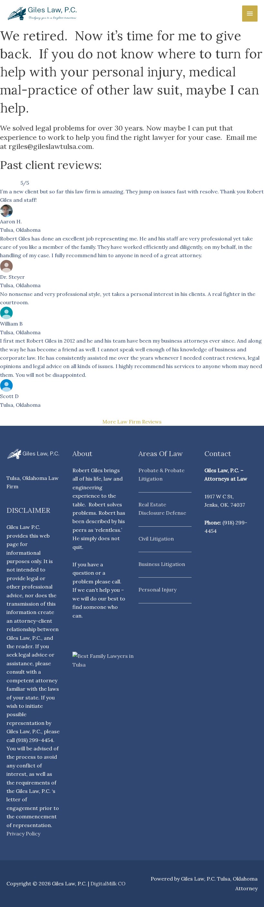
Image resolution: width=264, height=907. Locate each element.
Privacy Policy (23, 833)
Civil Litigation (156, 538)
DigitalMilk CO (108, 883)
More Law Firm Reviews (132, 421)
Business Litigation (161, 564)
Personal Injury (157, 589)
